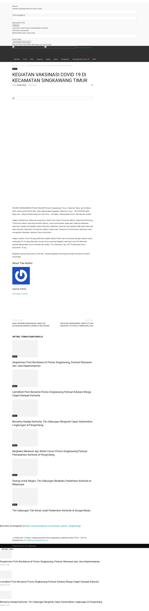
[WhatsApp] (30, 90)
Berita (56, 59)
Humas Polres (21, 85)
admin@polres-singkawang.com (36, 540)
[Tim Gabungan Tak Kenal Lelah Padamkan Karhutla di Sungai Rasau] (52, 497)
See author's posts (20, 294)
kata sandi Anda (18, 22)
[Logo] (28, 47)
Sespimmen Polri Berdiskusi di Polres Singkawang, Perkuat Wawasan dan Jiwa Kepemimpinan (50, 561)
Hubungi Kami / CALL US (80, 59)
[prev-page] (13, 515)
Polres (22, 66)
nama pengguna (18, 15)
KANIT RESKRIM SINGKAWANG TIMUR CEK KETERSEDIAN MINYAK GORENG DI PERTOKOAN (30, 324)
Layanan (40, 59)
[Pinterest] (25, 90)
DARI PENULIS (36, 336)
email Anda (16, 39)
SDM (94, 59)
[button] (129, 4)
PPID (31, 59)
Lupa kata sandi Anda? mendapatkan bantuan (30, 28)
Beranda (17, 59)
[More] (36, 90)
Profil (25, 59)
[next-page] (14, 515)
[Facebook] (130, 7)
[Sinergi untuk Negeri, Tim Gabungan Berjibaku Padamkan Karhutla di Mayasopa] (52, 467)
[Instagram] (132, 7)
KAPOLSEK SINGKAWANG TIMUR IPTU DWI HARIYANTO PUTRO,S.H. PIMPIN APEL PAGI (76, 324)
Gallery (48, 59)
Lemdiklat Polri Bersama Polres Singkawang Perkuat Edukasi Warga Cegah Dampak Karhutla (49, 581)
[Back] (13, 4)
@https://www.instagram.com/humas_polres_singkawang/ (52, 526)
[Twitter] (20, 90)
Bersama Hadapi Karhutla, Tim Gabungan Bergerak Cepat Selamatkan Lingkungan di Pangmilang (51, 601)
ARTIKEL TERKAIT (20, 336)
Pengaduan (65, 59)
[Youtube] (133, 7)
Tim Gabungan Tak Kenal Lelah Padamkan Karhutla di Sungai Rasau (51, 510)
